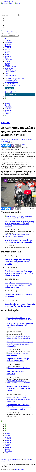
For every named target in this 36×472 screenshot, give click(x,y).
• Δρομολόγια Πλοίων (11, 82)
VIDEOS (7, 65)
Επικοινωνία (9, 88)
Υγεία (6, 58)
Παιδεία (7, 54)
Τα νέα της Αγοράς (10, 66)
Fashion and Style (10, 72)
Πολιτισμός (8, 46)
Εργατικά (7, 51)
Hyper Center (19, 469)
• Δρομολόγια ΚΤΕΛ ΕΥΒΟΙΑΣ (15, 78)
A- (25, 144)
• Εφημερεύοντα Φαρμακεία (13, 85)
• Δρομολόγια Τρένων (11, 80)
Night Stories (9, 68)
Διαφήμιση (4, 461)
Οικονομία (8, 53)
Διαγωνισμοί (8, 59)
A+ (23, 144)
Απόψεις (7, 63)
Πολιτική (7, 39)
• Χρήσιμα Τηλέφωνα (11, 83)
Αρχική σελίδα (5, 32)
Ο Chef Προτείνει (10, 70)
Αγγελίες (7, 49)
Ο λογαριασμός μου (7, 1)
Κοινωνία (14, 32)
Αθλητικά (8, 44)
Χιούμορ (7, 61)
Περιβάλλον (8, 56)
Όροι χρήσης (27, 459)
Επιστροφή (32, 208)
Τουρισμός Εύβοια (10, 75)
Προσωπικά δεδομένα (15, 459)
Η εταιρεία (4, 459)
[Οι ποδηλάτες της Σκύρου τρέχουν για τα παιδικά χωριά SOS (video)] (18, 141)
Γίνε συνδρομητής (11, 94)
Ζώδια (7, 73)
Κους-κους (8, 47)
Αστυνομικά (8, 42)
